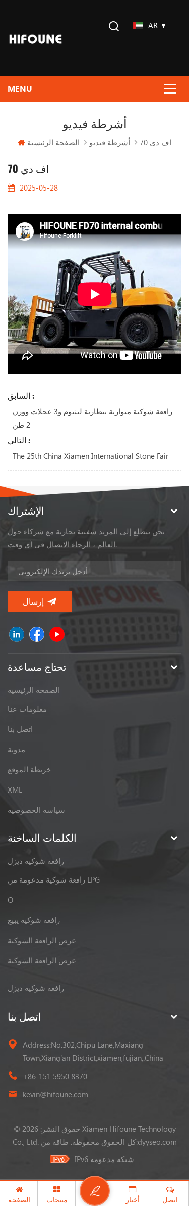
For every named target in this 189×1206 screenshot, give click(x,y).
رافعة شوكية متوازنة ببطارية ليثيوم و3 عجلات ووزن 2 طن (92, 418)
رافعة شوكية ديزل (36, 861)
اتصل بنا (20, 729)
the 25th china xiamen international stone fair (90, 456)
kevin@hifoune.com (55, 1094)
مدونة (16, 749)
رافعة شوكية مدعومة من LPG (54, 879)
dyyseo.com (157, 1142)
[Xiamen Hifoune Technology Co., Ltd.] (36, 38)
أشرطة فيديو (109, 142)
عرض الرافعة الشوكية (42, 940)
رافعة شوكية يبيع (34, 920)
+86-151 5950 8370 (55, 1076)
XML (15, 789)
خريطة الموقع (29, 769)
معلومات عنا (27, 709)
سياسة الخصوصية (36, 810)
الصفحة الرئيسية (53, 142)
